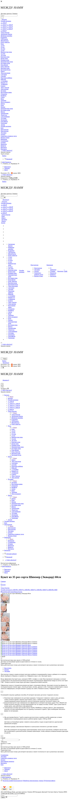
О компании (4, 755)
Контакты (4, 763)
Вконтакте (7, 166)
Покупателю (12, 528)
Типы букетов (16, 414)
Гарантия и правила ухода (9, 758)
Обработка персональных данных (33, 780)
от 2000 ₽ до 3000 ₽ (23, 590)
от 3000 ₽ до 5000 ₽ (35, 590)
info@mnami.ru (6, 162)
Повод (13, 460)
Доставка (7, 671)
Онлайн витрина (6, 590)
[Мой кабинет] (1, 382)
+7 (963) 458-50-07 (6, 150)
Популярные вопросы (7, 761)
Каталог (10, 398)
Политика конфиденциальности (12, 780)
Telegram (7, 168)
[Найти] (2, 17)
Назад (11, 396)
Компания (11, 540)
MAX (6, 170)
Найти (3, 797)
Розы (13, 429)
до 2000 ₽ (14, 590)
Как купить (7, 668)
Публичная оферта (49, 780)
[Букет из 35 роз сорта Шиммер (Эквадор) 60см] (16, 645)
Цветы (14, 498)
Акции (20, 592)
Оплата (6, 669)
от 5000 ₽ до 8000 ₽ (47, 590)
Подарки (14, 482)
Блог (2, 764)
